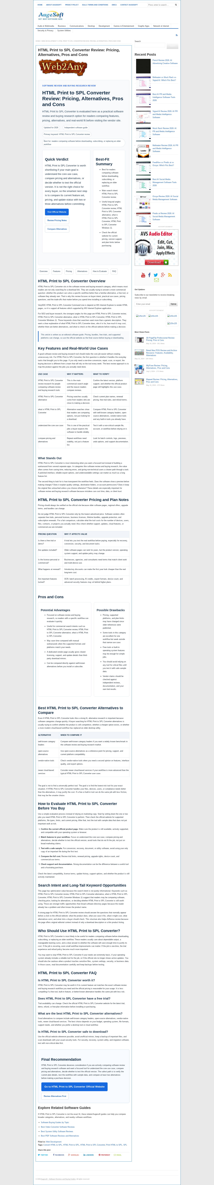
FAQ (114, 271)
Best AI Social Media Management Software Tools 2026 (165, 182)
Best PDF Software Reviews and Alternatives (60, 1136)
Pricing (69, 271)
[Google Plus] (164, 276)
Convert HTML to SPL (52, 1145)
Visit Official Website (56, 212)
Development (104, 26)
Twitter (44, 1155)
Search (138, 41)
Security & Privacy (45, 30)
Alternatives (82, 271)
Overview (43, 271)
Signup (173, 304)
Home (40, 5)
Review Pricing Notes (57, 220)
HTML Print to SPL (71, 1145)
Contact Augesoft (129, 5)
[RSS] (176, 35)
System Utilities (64, 30)
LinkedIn (90, 1155)
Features (56, 271)
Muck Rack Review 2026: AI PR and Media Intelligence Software (164, 131)
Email (119, 1155)
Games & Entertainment (124, 26)
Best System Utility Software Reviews (57, 1131)
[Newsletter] (158, 281)
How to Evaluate (100, 271)
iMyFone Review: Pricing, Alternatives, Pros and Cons (158, 366)
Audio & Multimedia (46, 26)
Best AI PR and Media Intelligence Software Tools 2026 (164, 97)
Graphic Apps (143, 26)
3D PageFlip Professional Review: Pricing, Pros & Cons (160, 339)
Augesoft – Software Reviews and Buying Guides (58, 1179)
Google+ (75, 1155)
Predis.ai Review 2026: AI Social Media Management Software (164, 216)
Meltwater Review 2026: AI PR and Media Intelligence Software (165, 148)
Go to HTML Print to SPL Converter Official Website (74, 1086)
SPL (125, 1145)
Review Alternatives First (55, 1096)
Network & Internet (161, 26)
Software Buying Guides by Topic (55, 1122)
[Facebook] (151, 276)
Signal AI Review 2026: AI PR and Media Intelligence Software (165, 114)
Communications (77, 26)
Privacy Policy (71, 5)
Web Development (49, 41)
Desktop (91, 26)
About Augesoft (53, 5)
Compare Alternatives (57, 229)
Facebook (59, 1155)
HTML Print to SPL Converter (92, 1145)
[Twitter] (157, 276)
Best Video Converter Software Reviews (58, 1127)
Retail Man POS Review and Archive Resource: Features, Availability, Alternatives (161, 352)
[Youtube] (144, 276)
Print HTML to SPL (114, 1145)
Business (62, 26)
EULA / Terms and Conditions (95, 5)
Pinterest (105, 1155)
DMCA (114, 5)
